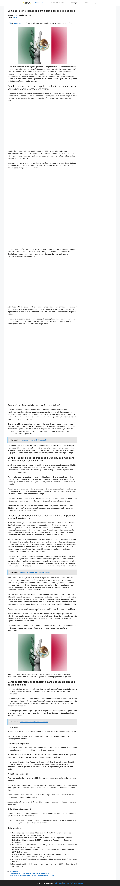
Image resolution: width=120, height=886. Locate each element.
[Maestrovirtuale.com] (27, 3)
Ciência (85, 3)
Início (10, 23)
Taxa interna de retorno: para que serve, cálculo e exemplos (29, 873)
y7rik (15, 18)
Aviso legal (58, 883)
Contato (66, 883)
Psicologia (73, 3)
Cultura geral (39, 3)
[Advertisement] (42, 117)
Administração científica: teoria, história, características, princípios (32, 875)
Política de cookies (76, 883)
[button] (94, 3)
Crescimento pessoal (57, 3)
